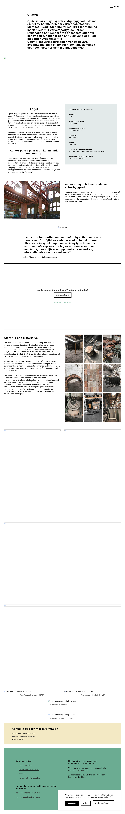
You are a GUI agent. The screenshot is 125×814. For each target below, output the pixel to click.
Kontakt (22, 774)
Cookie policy (103, 797)
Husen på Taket (25, 765)
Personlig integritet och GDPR (28, 793)
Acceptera (71, 803)
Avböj (85, 803)
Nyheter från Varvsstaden (29, 778)
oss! (85, 777)
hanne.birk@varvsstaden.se (23, 736)
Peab (81, 770)
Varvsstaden (17, 6)
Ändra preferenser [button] (103, 803)
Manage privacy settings (62, 302)
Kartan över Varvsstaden (29, 769)
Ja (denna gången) (62, 295)
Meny (117, 6)
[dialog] (89, 800)
